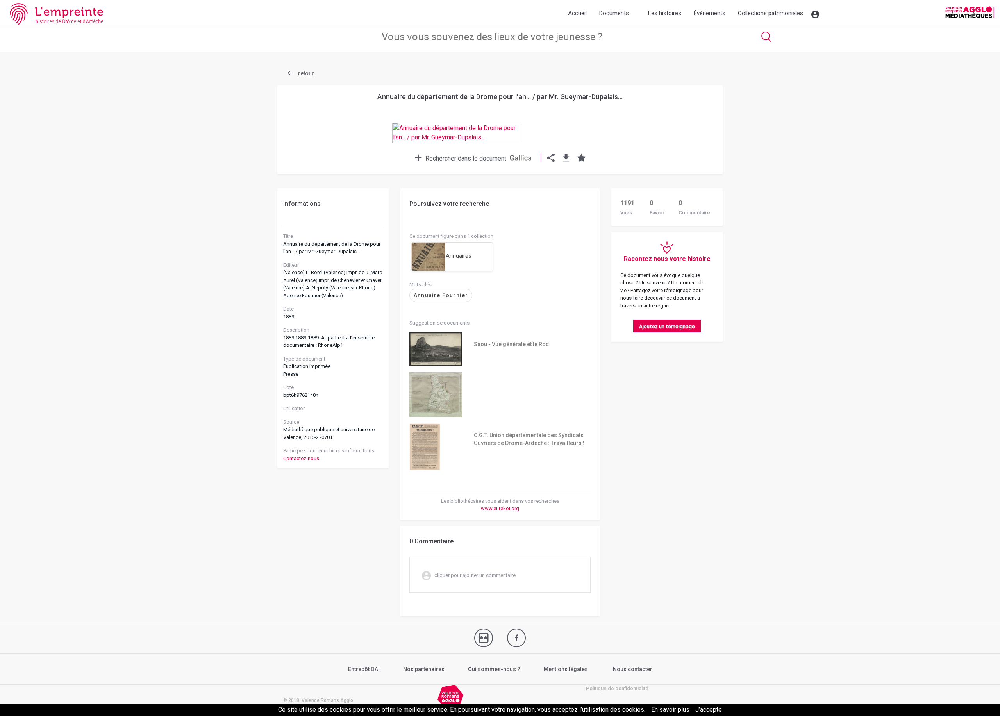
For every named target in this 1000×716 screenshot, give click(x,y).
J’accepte (708, 709)
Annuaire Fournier (441, 295)
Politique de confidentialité (617, 688)
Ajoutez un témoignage (667, 326)
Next (697, 114)
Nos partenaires (424, 669)
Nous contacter (632, 669)
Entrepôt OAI (364, 669)
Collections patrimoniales (770, 13)
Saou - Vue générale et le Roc (511, 344)
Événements (709, 13)
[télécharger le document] (566, 158)
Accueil (577, 13)
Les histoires (664, 13)
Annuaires (458, 255)
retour (305, 73)
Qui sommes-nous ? (494, 669)
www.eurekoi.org (500, 508)
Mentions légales (566, 669)
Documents (614, 13)
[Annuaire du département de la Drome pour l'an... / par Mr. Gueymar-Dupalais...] (500, 140)
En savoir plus (670, 709)
